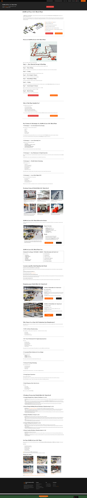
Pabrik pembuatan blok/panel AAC (33, 408)
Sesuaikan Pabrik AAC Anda (59, 33)
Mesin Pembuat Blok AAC (26, 464)
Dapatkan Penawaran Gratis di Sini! (43, 496)
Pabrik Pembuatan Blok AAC (41, 473)
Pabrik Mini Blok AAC (28, 475)
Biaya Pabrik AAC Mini (33, 475)
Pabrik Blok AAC (53, 473)
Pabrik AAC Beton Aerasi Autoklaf (27, 473)
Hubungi (58, 486)
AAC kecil (48, 486)
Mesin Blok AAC (38, 488)
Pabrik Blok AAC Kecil (54, 464)
